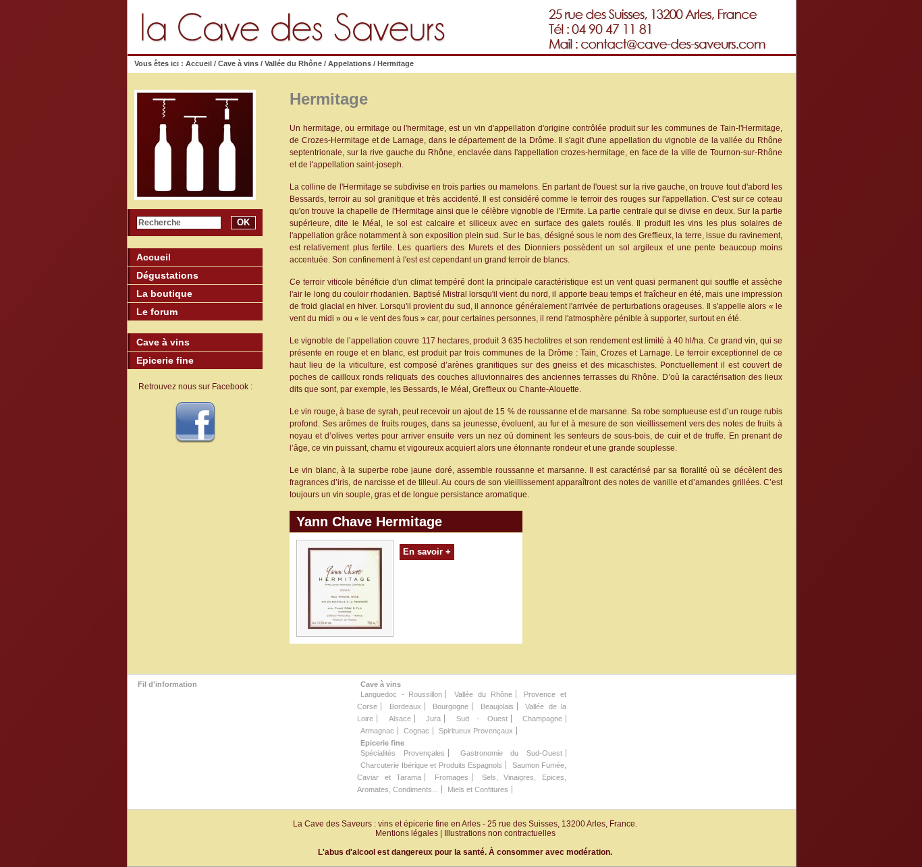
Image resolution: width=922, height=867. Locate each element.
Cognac (416, 731)
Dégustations (167, 275)
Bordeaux (405, 706)
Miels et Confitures (478, 789)
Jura (433, 719)
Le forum (157, 311)
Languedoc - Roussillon (401, 694)
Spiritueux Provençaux (476, 731)
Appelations (349, 63)
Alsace (400, 719)
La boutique (164, 293)
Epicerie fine (382, 743)
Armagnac (377, 731)
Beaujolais (497, 706)
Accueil (200, 63)
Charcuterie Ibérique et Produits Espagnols (431, 765)
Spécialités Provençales (402, 753)
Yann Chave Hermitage (369, 521)
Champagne (542, 719)
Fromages (451, 777)
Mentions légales (406, 833)
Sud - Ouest (482, 719)
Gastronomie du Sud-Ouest (511, 753)
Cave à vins (238, 63)
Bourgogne (450, 706)
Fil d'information (167, 684)
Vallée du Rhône (293, 63)
